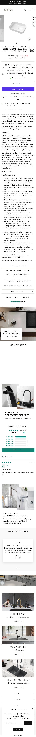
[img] (6, 462)
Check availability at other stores (13, 109)
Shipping (11, 58)
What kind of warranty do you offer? (18, 286)
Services (18, 694)
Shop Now (18, 621)
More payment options (18, 94)
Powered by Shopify (18, 735)
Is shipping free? (18, 266)
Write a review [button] (18, 450)
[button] (15, 302)
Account (17, 700)
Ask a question (18, 291)
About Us (18, 705)
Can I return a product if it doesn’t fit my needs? (18, 281)
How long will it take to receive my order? (18, 275)
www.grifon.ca (18, 257)
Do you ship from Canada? (18, 270)
